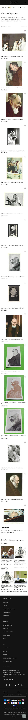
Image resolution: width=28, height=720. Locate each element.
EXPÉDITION (6, 615)
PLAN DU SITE (6, 648)
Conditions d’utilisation (21, 712)
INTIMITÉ (5, 654)
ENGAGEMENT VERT (7, 661)
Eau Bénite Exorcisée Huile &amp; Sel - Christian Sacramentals (6, 561)
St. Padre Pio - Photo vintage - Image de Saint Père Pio (12, 213)
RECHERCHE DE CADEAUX (9, 609)
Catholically (8, 708)
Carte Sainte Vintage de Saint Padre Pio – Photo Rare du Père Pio (13, 403)
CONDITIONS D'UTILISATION (9, 658)
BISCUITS (5, 651)
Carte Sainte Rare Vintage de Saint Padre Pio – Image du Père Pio (13, 436)
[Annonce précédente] (2, 2)
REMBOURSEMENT (7, 612)
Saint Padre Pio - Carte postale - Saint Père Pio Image (12, 56)
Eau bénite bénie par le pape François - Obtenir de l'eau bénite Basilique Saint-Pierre (20, 561)
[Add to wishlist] (25, 31)
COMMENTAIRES (6, 635)
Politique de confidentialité (9, 712)
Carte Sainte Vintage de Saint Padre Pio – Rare (10, 371)
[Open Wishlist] (21, 7)
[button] (3, 7)
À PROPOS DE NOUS (7, 625)
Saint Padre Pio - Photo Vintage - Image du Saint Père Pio (12, 150)
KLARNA (5, 605)
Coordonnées (14, 716)
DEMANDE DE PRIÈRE (8, 632)
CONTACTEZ (6, 602)
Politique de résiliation (19, 714)
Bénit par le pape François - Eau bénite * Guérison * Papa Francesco (20, 586)
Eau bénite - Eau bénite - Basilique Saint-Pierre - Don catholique (7, 586)
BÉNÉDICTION (6, 628)
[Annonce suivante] (25, 2)
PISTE (4, 638)
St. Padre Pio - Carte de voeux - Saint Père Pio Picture (12, 119)
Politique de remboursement (16, 709)
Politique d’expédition (9, 714)
